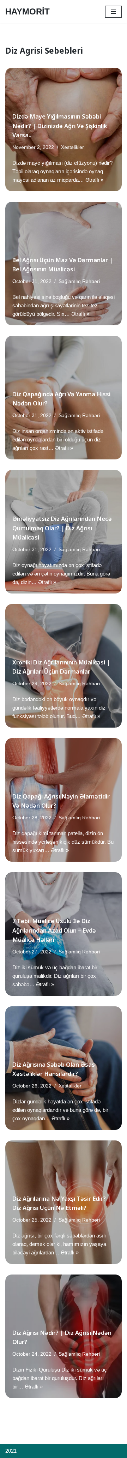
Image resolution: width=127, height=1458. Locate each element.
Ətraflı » (94, 180)
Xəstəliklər (72, 147)
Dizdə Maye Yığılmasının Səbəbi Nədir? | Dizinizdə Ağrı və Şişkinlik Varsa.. (59, 125)
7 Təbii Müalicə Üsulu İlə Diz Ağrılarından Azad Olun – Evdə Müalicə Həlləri (54, 930)
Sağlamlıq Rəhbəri (79, 281)
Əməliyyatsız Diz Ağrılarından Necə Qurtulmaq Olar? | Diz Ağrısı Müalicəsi (62, 527)
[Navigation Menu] (113, 12)
